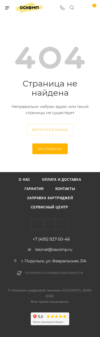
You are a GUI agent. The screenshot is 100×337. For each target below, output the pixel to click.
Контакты (65, 189)
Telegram (63, 224)
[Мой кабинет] (81, 8)
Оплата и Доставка (61, 180)
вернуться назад (50, 130)
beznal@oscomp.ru (53, 249)
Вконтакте (37, 224)
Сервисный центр (49, 207)
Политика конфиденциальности (54, 273)
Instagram (50, 224)
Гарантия (34, 189)
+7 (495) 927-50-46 (51, 239)
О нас (24, 180)
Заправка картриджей (50, 198)
